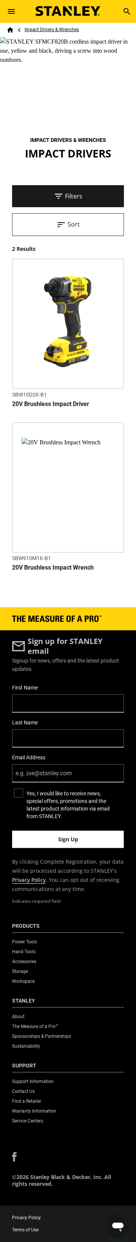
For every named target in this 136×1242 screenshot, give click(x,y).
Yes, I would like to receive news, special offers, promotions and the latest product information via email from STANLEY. (68, 804)
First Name (25, 688)
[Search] (127, 11)
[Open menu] (11, 11)
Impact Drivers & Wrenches (52, 29)
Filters (73, 196)
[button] (14, 1157)
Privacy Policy (29, 879)
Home (10, 30)
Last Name (25, 722)
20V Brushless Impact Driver (50, 404)
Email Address (28, 757)
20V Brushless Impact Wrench (53, 567)
